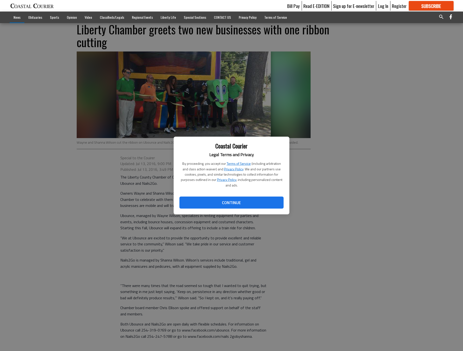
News (17, 17)
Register (399, 6)
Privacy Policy (233, 169)
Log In (383, 6)
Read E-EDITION (316, 6)
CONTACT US (222, 17)
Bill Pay (293, 6)
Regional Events (142, 17)
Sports (54, 17)
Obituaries (35, 17)
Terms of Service (239, 163)
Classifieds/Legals (112, 17)
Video (88, 17)
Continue (231, 202)
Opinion (72, 17)
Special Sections (195, 17)
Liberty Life (168, 17)
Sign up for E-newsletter (353, 6)
